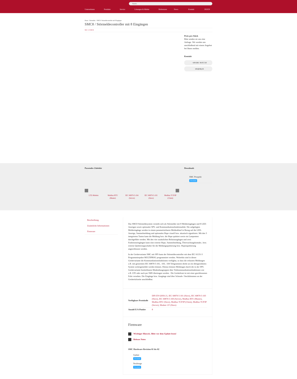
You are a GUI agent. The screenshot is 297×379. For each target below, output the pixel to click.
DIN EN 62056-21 (160, 296)
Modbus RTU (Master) (192, 299)
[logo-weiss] (92, 3)
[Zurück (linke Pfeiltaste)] (4, 189)
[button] (167, 334)
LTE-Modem (93, 195)
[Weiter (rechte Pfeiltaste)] (293, 189)
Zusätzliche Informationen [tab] (98, 226)
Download (193, 180)
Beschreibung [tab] (93, 220)
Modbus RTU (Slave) (161, 302)
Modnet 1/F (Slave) (168, 305)
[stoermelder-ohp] (119, 97)
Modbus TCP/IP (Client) (181, 302)
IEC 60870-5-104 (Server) (170, 299)
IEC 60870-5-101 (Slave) (179, 296)
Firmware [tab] (91, 231)
